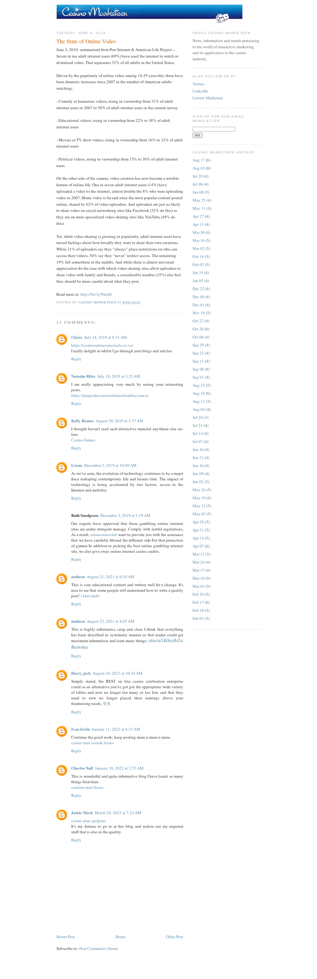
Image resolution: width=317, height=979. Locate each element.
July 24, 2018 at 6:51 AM (105, 337)
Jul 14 (198, 433)
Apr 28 (198, 522)
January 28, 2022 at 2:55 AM (119, 768)
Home (120, 936)
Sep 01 (198, 377)
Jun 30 (198, 449)
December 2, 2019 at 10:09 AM (110, 465)
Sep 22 (198, 353)
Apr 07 (198, 546)
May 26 (199, 489)
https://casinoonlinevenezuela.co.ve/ (102, 345)
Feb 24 (198, 594)
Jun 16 (198, 465)
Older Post (174, 936)
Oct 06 (198, 337)
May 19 (199, 497)
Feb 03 (198, 618)
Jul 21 (198, 425)
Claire (76, 337)
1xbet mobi (90, 596)
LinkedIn (200, 91)
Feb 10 (198, 610)
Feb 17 (198, 602)
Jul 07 (198, 441)
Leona (76, 465)
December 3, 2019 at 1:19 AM (125, 515)
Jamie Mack (82, 812)
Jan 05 (198, 280)
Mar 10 (199, 578)
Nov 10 (199, 313)
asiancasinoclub (103, 534)
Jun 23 (198, 457)
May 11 (199, 208)
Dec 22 (198, 288)
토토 (107, 703)
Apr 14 (198, 538)
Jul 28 (198, 417)
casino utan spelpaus (88, 820)
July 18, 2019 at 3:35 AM (119, 376)
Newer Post (65, 936)
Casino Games (83, 440)
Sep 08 (198, 369)
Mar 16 (199, 240)
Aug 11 (199, 401)
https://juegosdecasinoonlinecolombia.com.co (110, 395)
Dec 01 (198, 304)
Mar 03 (199, 586)
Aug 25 (199, 385)
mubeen (78, 576)
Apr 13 (198, 224)
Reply (76, 359)
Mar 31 (199, 554)
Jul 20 (198, 176)
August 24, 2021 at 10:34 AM (117, 673)
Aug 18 (199, 393)
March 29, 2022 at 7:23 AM (118, 812)
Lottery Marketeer (208, 98)
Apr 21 (198, 530)
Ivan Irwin (80, 729)
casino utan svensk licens (92, 742)
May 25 (199, 200)
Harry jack (81, 673)
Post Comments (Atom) (98, 948)
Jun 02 (198, 481)
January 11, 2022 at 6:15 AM (116, 729)
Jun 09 (198, 473)
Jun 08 (198, 192)
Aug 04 (199, 409)
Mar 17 (199, 570)
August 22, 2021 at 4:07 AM (110, 621)
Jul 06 (198, 184)
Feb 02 (198, 264)
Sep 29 (198, 345)
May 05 (199, 514)
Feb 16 (198, 256)
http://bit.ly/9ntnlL (96, 294)
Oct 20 (198, 329)
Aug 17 (199, 160)
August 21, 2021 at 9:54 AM (110, 576)
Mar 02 (199, 248)
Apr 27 (198, 216)
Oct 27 (198, 321)
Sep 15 (198, 361)
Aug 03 (199, 168)
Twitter (198, 84)
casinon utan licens (87, 787)
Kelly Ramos (82, 420)
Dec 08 (198, 296)
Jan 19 (198, 272)
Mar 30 (199, 232)
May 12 (199, 506)
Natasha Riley (83, 376)
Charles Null (82, 768)
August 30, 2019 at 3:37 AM (119, 420)
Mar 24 (199, 562)
